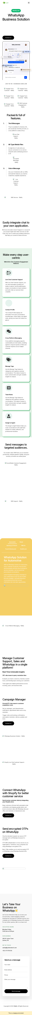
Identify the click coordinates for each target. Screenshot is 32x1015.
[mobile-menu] (28, 3)
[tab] (12, 542)
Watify (15, 1006)
